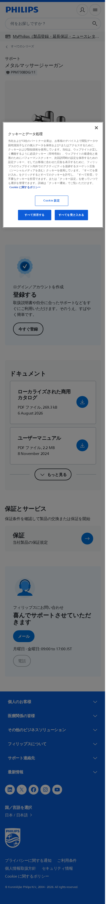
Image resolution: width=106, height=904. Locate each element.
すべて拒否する (33, 215)
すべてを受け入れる (69, 215)
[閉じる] (93, 127)
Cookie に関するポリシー (76, 187)
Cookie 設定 (50, 200)
